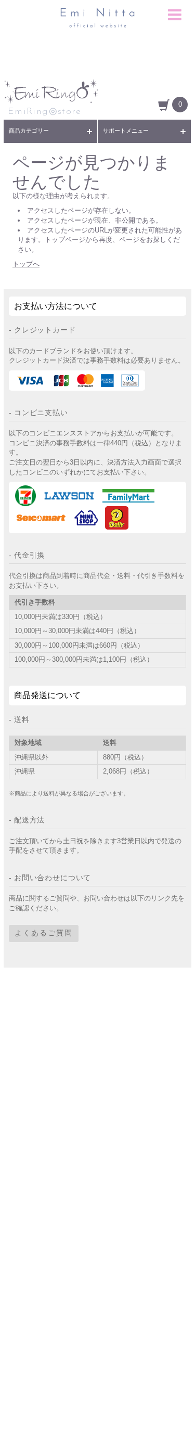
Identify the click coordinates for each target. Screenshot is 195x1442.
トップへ (26, 264)
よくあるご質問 (44, 933)
